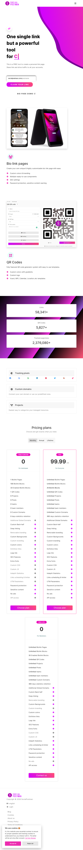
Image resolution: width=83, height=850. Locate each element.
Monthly (33, 440)
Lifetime (50, 440)
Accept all (13, 843)
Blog (9, 812)
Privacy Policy (13, 821)
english (12, 803)
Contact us (41, 775)
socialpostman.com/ (15, 78)
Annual (41, 440)
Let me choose (30, 838)
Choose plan (23, 608)
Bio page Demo (25, 94)
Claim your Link (20, 84)
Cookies (11, 815)
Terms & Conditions (15, 825)
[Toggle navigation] (75, 3)
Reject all (30, 843)
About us (11, 818)
